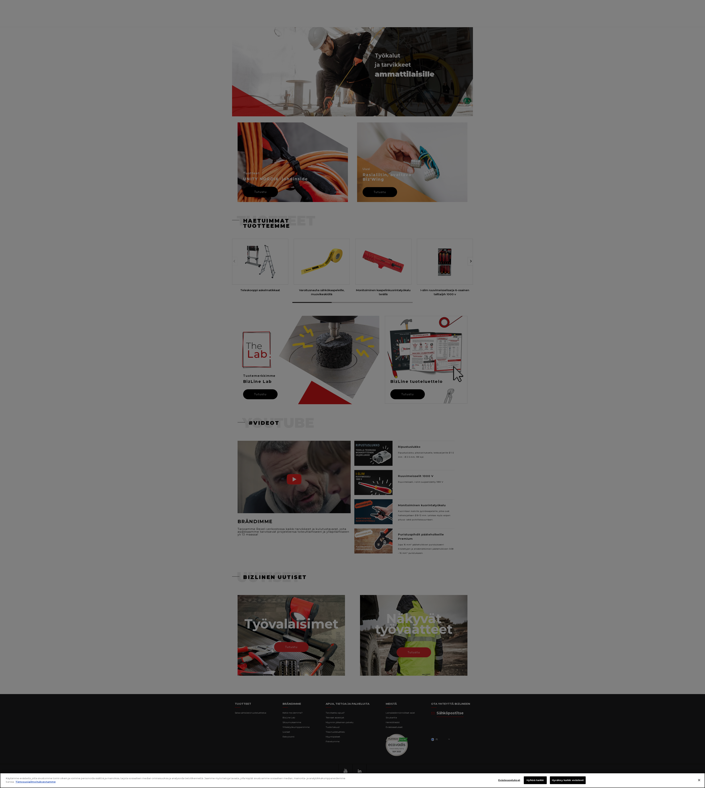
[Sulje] (699, 780)
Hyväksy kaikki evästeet (568, 780)
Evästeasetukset (509, 780)
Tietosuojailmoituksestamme (35, 781)
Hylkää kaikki (535, 780)
